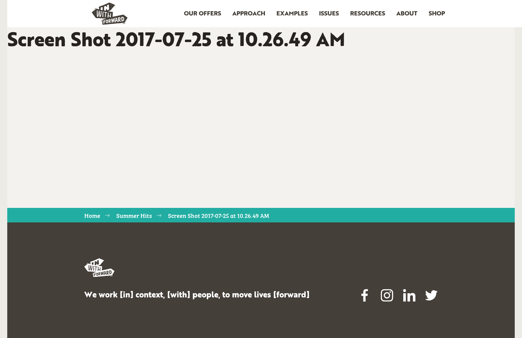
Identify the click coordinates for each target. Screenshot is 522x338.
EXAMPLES (292, 14)
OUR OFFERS (202, 14)
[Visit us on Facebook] (365, 295)
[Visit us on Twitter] (431, 295)
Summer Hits (134, 215)
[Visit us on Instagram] (387, 295)
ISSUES (329, 14)
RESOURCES (367, 14)
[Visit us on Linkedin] (409, 295)
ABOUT (406, 14)
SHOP (437, 14)
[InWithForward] (110, 13)
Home (92, 215)
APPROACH (248, 14)
